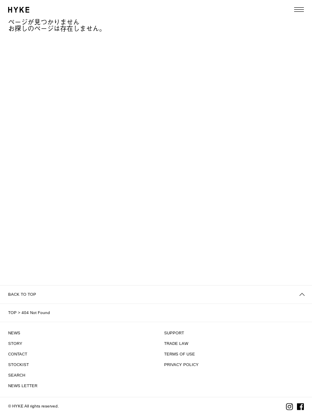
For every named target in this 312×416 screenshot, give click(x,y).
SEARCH (16, 375)
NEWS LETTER (22, 386)
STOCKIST (18, 364)
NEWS (14, 333)
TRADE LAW (176, 343)
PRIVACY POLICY (181, 364)
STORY (15, 343)
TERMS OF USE (179, 354)
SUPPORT (174, 333)
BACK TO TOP (22, 294)
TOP (12, 312)
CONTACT (17, 354)
